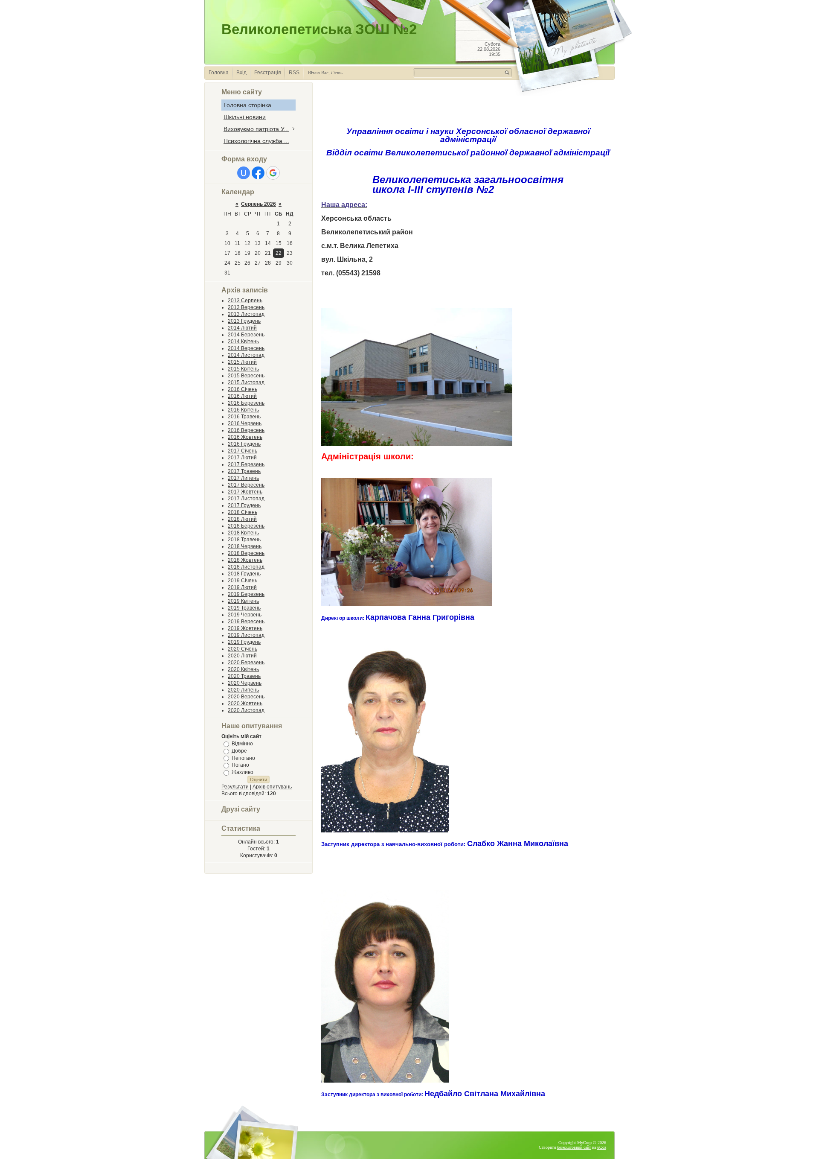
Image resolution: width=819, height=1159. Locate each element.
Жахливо (242, 772)
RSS (294, 73)
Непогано (243, 758)
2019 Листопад (246, 635)
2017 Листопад (246, 499)
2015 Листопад (246, 382)
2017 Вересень (246, 485)
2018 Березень (246, 526)
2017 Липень (243, 478)
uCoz (601, 1147)
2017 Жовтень (245, 492)
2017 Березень (246, 464)
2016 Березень (246, 403)
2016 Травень (244, 417)
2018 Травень (244, 540)
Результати (235, 787)
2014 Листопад (246, 355)
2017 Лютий (242, 458)
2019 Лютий (242, 587)
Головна (219, 73)
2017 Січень (242, 451)
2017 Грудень (244, 505)
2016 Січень (242, 389)
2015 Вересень (246, 376)
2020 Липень (243, 690)
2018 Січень (242, 512)
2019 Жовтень (245, 628)
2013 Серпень (245, 301)
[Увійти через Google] (273, 173)
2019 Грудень (244, 642)
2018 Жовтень (245, 560)
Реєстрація (267, 73)
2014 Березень (246, 335)
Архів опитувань (272, 787)
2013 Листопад (246, 314)
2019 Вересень (246, 622)
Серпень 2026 (258, 204)
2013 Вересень (246, 307)
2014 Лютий (242, 328)
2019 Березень (246, 594)
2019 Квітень (243, 601)
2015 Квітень (243, 369)
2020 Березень (246, 663)
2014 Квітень (243, 341)
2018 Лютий (242, 519)
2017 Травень (244, 471)
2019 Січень (242, 581)
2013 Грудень (244, 321)
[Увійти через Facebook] (258, 172)
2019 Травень (244, 608)
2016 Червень (244, 423)
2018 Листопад (246, 567)
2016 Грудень (244, 444)
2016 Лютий (242, 396)
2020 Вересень (246, 697)
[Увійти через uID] (243, 172)
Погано (240, 765)
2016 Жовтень (245, 437)
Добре (239, 751)
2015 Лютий (242, 362)
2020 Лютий (242, 656)
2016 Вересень (246, 430)
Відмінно (242, 744)
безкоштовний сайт (574, 1147)
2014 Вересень (246, 348)
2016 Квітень (243, 410)
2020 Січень (242, 649)
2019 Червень (244, 615)
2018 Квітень (243, 533)
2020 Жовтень (245, 703)
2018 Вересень (246, 553)
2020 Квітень (243, 669)
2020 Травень (244, 676)
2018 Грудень (244, 574)
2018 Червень (244, 546)
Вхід (241, 73)
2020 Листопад (246, 710)
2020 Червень (244, 683)
